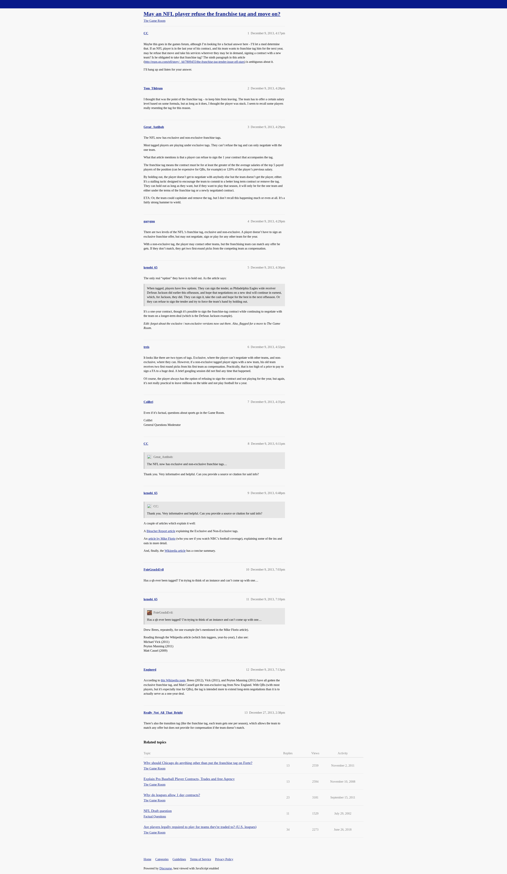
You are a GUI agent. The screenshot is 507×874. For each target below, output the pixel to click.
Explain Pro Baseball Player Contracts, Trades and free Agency (189, 779)
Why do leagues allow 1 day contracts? (172, 795)
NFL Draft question (158, 811)
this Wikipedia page (173, 680)
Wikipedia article (175, 550)
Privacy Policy (224, 859)
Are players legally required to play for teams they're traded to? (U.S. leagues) (200, 827)
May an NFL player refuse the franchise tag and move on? (212, 14)
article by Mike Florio (161, 538)
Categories (162, 859)
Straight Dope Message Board (21, 4)
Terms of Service (200, 859)
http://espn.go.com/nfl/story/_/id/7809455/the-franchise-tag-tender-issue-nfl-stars (194, 61)
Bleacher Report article (161, 531)
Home (147, 859)
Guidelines (179, 859)
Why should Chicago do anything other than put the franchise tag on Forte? (198, 763)
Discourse (165, 868)
